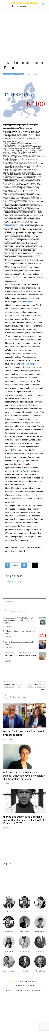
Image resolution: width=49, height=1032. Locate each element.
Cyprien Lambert (40, 931)
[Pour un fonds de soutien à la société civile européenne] (42, 644)
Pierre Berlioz (40, 971)
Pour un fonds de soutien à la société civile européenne (23, 733)
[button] (42, 4)
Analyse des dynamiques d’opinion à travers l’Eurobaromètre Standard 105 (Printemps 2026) (24, 820)
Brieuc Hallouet (8, 931)
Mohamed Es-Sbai (8, 971)
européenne (29, 301)
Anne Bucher (40, 951)
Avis (24, 470)
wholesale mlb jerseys (14, 225)
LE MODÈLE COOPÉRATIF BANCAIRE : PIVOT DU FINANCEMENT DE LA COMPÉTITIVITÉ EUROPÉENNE (19, 620)
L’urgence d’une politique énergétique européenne (12, 685)
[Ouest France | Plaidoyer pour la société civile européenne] (42, 633)
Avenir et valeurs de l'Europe (13, 74)
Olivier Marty (24, 971)
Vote (15, 450)
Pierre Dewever (24, 931)
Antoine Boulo (24, 951)
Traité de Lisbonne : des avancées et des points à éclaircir (36, 687)
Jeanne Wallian (8, 951)
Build (7, 150)
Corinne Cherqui (40, 912)
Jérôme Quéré (24, 912)
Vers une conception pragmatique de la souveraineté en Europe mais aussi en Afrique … (19, 655)
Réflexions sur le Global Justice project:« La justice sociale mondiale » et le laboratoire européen (24, 776)
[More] (35, 565)
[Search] (43, 601)
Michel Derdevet (9, 912)
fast (35, 395)
